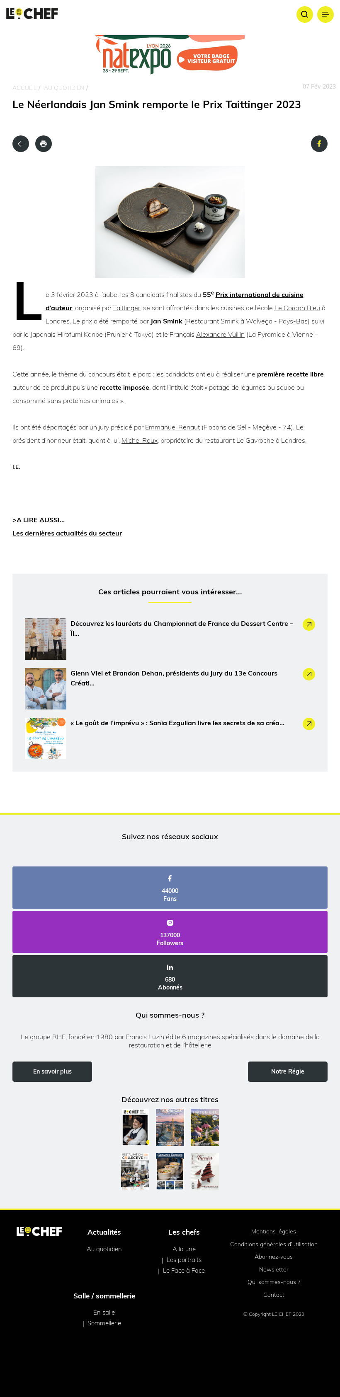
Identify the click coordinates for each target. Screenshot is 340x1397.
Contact (273, 1294)
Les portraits (184, 1260)
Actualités (104, 1232)
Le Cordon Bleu (297, 308)
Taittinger (126, 308)
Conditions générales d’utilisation (274, 1244)
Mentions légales (273, 1231)
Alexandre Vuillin (220, 334)
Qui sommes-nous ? (274, 1282)
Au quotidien (64, 88)
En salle (104, 1312)
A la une (184, 1249)
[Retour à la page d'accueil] (39, 1232)
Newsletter (274, 1269)
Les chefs (184, 1232)
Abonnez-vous (274, 1256)
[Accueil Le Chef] (32, 14)
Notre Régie (287, 1071)
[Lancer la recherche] (304, 14)
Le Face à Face (184, 1270)
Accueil (24, 88)
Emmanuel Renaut (172, 427)
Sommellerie (104, 1323)
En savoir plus (52, 1071)
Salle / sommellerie (104, 1295)
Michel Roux (139, 440)
